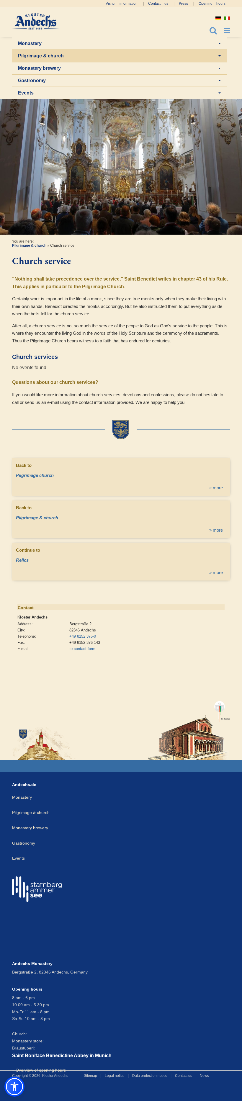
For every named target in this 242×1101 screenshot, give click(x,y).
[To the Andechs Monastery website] (44, 743)
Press (183, 3)
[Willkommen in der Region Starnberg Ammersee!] (37, 889)
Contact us (158, 3)
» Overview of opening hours (39, 1070)
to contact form (82, 648)
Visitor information (122, 3)
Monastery (30, 43)
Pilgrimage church (35, 475)
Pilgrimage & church (41, 55)
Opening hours (212, 3)
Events (26, 92)
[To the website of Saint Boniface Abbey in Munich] (189, 728)
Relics (22, 560)
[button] (14, 1086)
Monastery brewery (39, 68)
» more (216, 487)
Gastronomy (32, 80)
